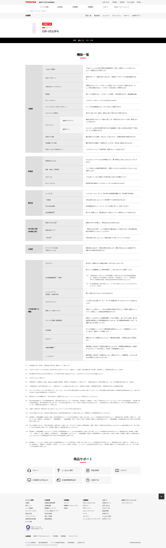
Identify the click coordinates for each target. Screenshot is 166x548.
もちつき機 (28, 521)
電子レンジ (28, 505)
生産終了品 (105, 513)
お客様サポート (106, 503)
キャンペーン (116, 15)
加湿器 (66, 508)
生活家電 (59, 7)
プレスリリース (73, 536)
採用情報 (122, 2)
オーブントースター (31, 511)
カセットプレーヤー (88, 511)
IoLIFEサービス (106, 519)
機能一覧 (81, 40)
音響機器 (90, 7)
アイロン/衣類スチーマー (52, 511)
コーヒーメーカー (30, 516)
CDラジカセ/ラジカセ (89, 503)
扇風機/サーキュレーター (71, 505)
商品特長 (97, 15)
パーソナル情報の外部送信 (58, 542)
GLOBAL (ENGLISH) (135, 542)
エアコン (66, 503)
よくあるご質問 (106, 516)
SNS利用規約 (70, 542)
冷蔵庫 (27, 503)
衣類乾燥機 (48, 505)
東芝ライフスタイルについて (42, 536)
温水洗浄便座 (48, 513)
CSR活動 (55, 536)
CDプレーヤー (87, 508)
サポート (106, 7)
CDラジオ (85, 505)
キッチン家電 (44, 7)
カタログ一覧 (106, 508)
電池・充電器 (48, 516)
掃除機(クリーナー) (50, 508)
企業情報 (114, 2)
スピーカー (86, 516)
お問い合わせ (105, 2)
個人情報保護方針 (43, 542)
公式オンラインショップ (121, 7)
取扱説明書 (105, 511)
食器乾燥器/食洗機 (30, 519)
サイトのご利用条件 (30, 542)
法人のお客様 (130, 2)
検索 (139, 2)
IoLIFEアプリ (136, 15)
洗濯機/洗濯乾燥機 (50, 503)
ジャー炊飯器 (29, 508)
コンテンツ (106, 15)
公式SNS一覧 (80, 542)
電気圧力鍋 (28, 513)
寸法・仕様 (89, 40)
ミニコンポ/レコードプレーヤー (92, 519)
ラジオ (85, 513)
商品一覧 (88, 15)
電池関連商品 (48, 519)
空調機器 (75, 7)
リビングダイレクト (127, 503)
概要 (74, 40)
